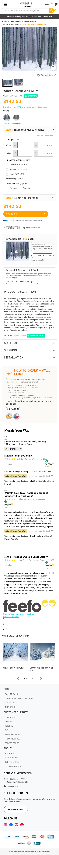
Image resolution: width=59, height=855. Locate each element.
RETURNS (9, 726)
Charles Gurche (19, 335)
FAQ (6, 730)
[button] (18, 678)
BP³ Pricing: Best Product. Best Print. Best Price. (29, 16)
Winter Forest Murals (12, 24)
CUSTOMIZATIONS (13, 766)
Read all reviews (11, 616)
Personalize (27, 188)
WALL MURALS (11, 694)
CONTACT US (13, 409)
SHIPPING (9, 721)
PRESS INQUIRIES (12, 739)
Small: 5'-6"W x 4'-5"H (18, 165)
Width (8, 145)
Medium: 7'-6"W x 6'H (18, 169)
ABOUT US (9, 753)
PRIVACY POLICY (12, 743)
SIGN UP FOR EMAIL (16, 809)
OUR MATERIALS (12, 762)
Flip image (13, 188)
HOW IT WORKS (11, 758)
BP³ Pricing (20, 107)
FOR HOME (9, 703)
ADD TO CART (12, 213)
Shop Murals (15, 22)
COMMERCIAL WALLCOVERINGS (19, 698)
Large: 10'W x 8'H (16, 174)
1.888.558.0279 (12, 786)
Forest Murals (30, 22)
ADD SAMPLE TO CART (42, 256)
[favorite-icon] (52, 4)
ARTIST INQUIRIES (12, 734)
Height (8, 153)
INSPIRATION (10, 707)
